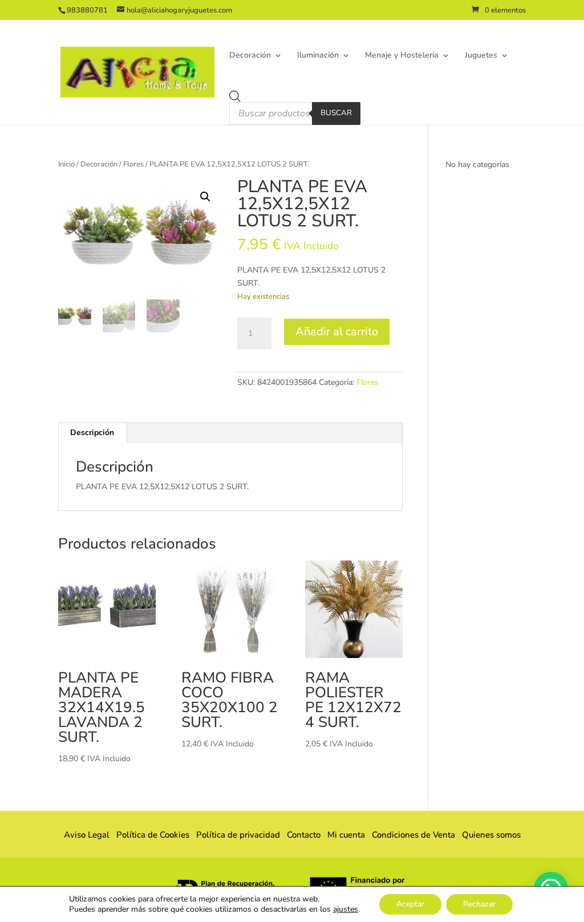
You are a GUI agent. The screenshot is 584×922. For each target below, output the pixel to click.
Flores (133, 164)
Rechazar (479, 904)
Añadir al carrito (336, 331)
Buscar (336, 113)
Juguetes (481, 55)
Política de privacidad (238, 834)
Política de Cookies (152, 834)
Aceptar (410, 904)
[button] (205, 196)
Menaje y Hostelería (402, 55)
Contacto (304, 834)
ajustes (345, 909)
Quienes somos (488, 834)
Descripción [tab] (92, 432)
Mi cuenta (346, 834)
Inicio (66, 164)
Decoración (250, 55)
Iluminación (318, 55)
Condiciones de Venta (413, 834)
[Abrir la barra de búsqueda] (235, 96)
